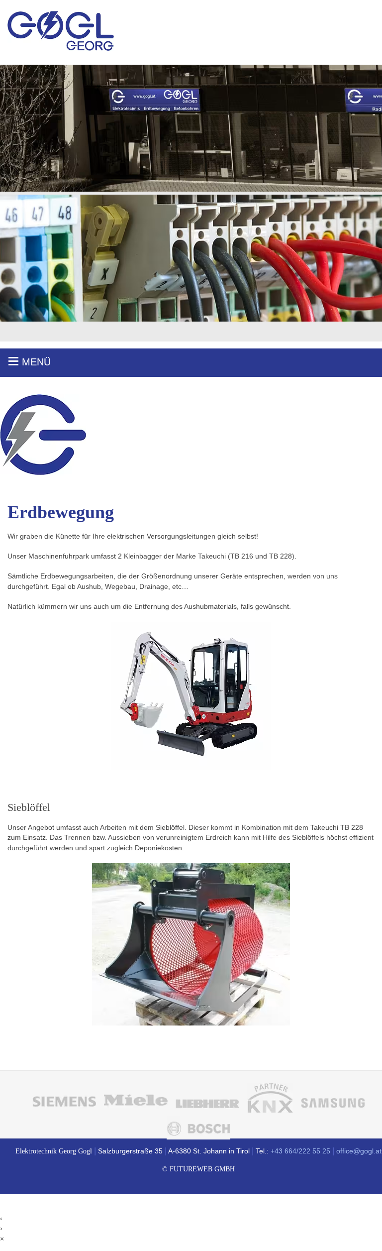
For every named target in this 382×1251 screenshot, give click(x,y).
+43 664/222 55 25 (300, 1151)
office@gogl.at (359, 1151)
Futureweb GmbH (202, 1169)
